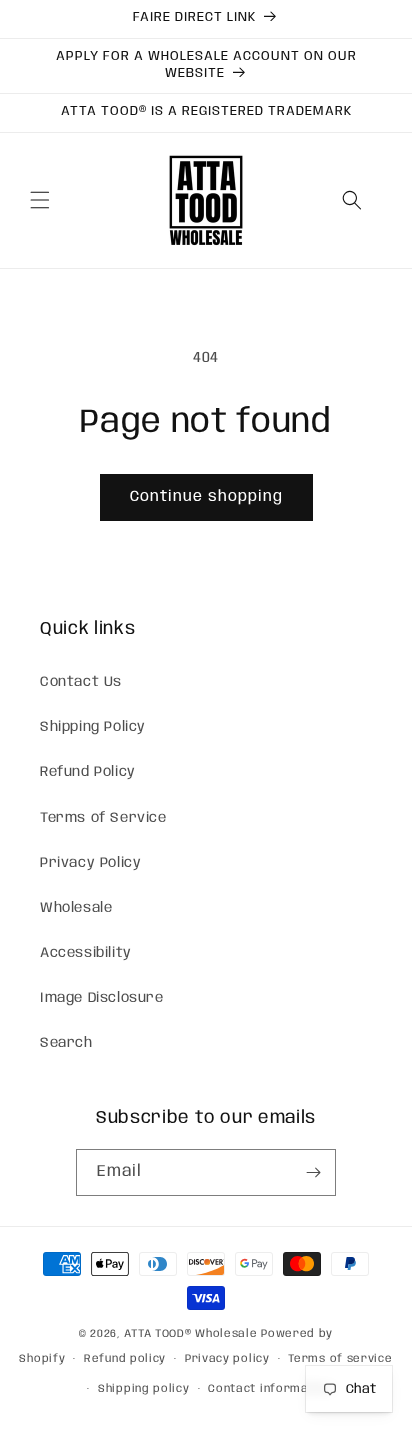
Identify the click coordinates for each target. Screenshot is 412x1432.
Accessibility (86, 953)
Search (66, 1043)
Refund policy (125, 1359)
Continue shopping (206, 497)
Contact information (270, 1389)
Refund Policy (88, 772)
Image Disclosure (102, 998)
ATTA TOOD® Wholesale (190, 1334)
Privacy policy (227, 1359)
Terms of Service (103, 818)
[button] (40, 200)
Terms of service (340, 1359)
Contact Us (81, 682)
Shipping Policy (93, 727)
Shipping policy (144, 1389)
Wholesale (76, 908)
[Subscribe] (313, 1172)
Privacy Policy (90, 863)
